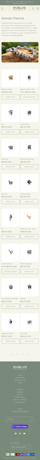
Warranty (20, 392)
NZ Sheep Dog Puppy (27, 159)
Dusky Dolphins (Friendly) (10, 298)
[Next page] (28, 354)
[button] (2, 8)
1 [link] (11, 354)
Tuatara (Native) (25, 194)
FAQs (20, 383)
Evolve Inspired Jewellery (16, 458)
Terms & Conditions (20, 400)
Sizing (20, 375)
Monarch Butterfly (26, 263)
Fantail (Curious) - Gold (27, 229)
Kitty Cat (4, 194)
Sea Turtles (23, 333)
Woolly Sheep (24, 124)
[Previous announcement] (4, 2)
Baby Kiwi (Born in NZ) (27, 89)
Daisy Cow (5, 159)
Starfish (22, 298)
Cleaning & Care (20, 380)
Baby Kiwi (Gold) (7, 89)
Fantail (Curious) (7, 263)
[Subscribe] (31, 419)
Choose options (29, 97)
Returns (20, 394)
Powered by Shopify (30, 458)
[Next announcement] (36, 2)
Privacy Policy (20, 397)
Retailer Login (20, 402)
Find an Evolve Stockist (20, 411)
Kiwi (3, 124)
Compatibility (20, 378)
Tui (2, 229)
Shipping (20, 389)
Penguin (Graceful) (7, 333)
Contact (20, 409)
